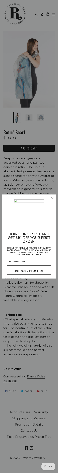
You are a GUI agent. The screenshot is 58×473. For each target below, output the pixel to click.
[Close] (52, 198)
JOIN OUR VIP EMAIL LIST (29, 271)
